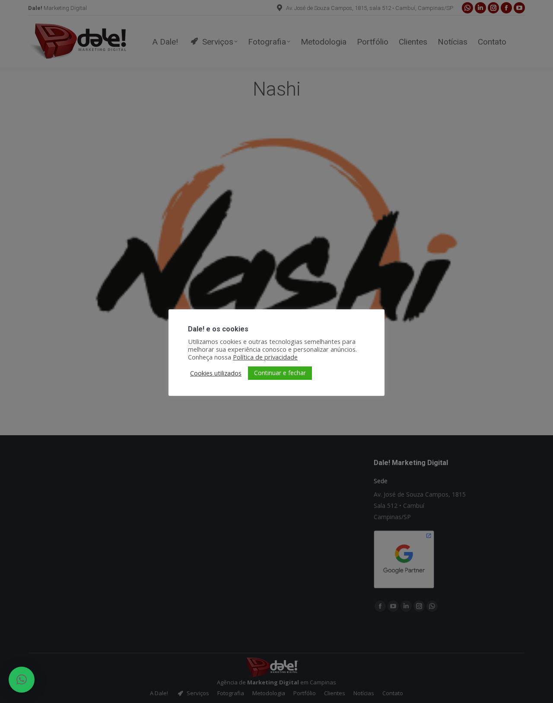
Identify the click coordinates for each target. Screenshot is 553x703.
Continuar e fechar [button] (280, 373)
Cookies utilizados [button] (216, 373)
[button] (22, 680)
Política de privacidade (265, 357)
